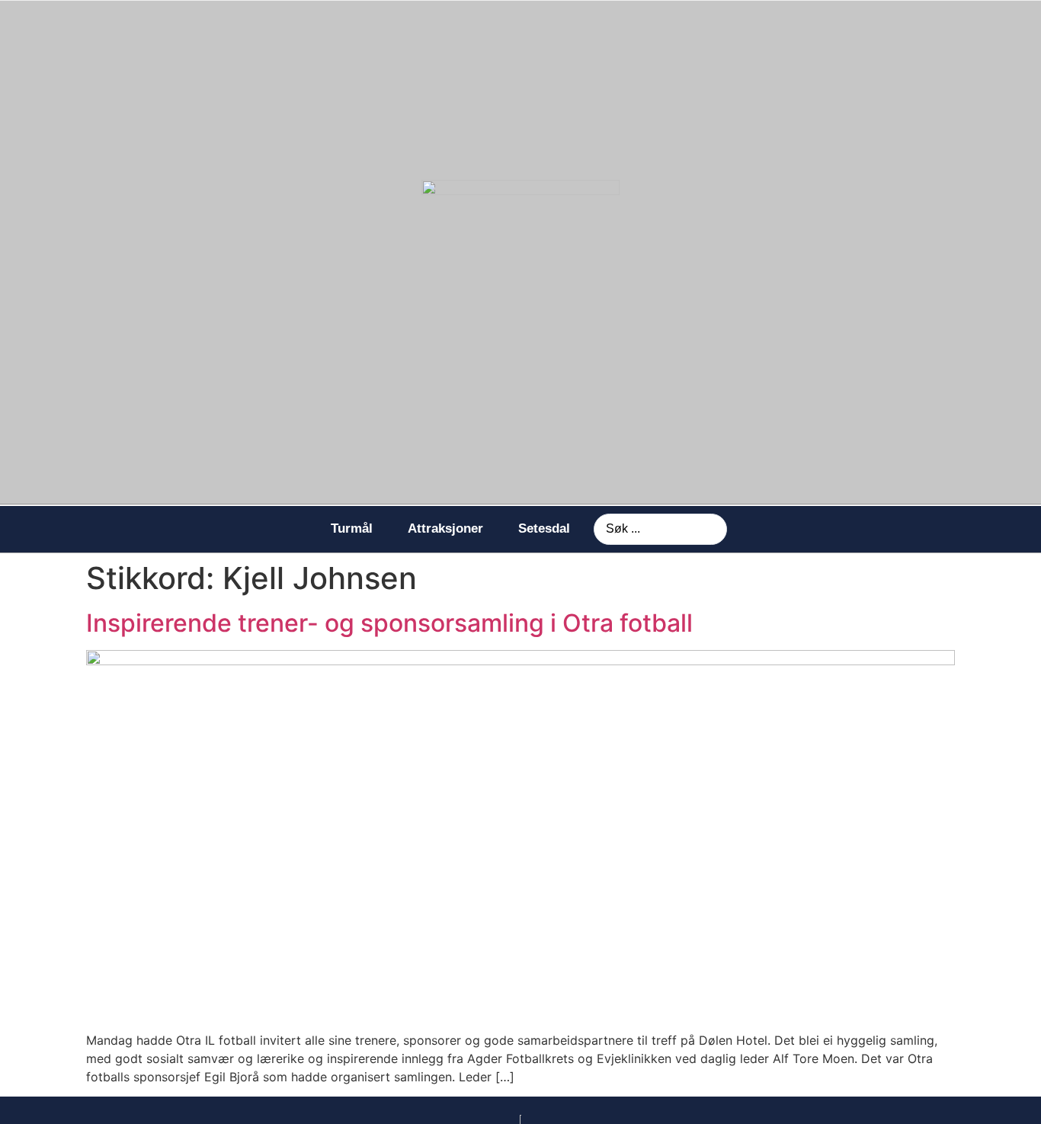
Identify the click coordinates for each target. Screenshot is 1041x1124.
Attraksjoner (445, 528)
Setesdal (544, 528)
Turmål (352, 528)
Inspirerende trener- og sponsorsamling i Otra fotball (389, 623)
